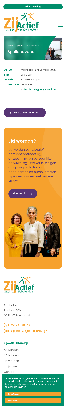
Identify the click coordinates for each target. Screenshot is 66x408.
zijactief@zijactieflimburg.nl (29, 331)
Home (10, 45)
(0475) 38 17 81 (20, 325)
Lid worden (11, 361)
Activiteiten (11, 350)
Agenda (19, 45)
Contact (9, 372)
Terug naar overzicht (26, 112)
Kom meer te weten (15, 387)
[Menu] (60, 24)
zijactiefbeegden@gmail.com (40, 89)
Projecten (10, 366)
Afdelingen (11, 355)
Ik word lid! (21, 193)
